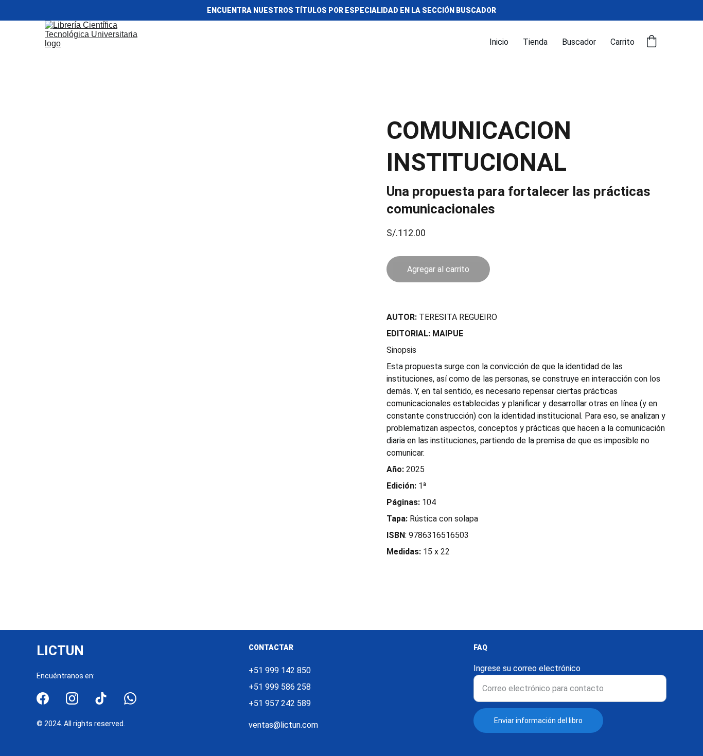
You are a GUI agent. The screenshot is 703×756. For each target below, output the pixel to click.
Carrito (622, 42)
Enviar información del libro (538, 720)
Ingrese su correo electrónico (527, 668)
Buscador (579, 42)
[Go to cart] (651, 42)
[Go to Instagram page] (72, 698)
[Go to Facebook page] (43, 698)
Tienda (535, 42)
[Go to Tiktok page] (101, 698)
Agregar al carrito (438, 269)
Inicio (498, 42)
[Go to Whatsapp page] (130, 698)
